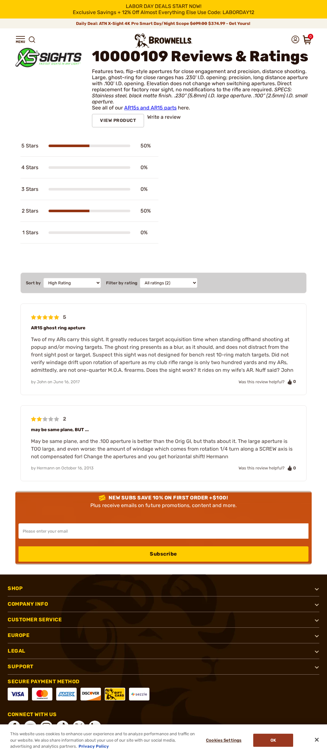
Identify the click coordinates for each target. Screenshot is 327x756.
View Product (118, 120)
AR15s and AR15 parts (150, 108)
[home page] (163, 41)
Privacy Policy (94, 746)
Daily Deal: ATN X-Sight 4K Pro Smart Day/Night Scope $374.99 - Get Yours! (163, 23)
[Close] (317, 740)
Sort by (33, 283)
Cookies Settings (223, 740)
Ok (273, 740)
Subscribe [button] (163, 554)
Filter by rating (121, 283)
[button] (20, 39)
